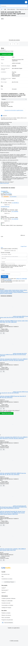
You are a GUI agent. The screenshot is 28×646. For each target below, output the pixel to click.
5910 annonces (8, 193)
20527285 (14, 65)
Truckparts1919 (4, 191)
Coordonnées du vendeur (7, 578)
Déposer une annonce (7, 413)
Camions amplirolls (4, 291)
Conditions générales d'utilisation (8, 598)
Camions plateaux (23, 290)
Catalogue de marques (6, 607)
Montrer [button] (10, 202)
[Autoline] (5, 9)
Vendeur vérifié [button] (6, 192)
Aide (2, 576)
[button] (26, 2)
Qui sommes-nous (6, 574)
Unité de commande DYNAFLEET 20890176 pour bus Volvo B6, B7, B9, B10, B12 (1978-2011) (13, 474)
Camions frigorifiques (17, 292)
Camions (2, 290)
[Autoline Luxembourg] (8, 2)
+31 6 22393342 (14, 211)
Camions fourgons (9, 292)
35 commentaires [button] (13, 196)
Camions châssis (12, 291)
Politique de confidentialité (7, 600)
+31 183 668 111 (15, 202)
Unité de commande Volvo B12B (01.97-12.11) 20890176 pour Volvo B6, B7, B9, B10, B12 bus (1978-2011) (13, 359)
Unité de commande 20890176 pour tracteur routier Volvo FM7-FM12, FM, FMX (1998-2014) (14, 321)
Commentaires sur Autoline (7, 605)
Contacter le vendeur (6, 54)
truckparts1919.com (5, 206)
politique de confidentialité (21, 278)
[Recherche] (26, 6)
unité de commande (16, 63)
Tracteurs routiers (8, 290)
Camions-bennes (15, 290)
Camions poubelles (8, 293)
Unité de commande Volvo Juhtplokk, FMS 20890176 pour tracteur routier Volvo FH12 (13, 549)
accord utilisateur (7, 279)
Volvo (13, 57)
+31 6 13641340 (14, 218)
